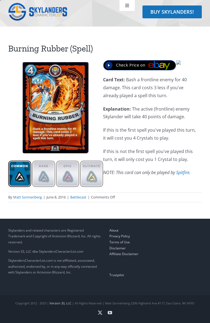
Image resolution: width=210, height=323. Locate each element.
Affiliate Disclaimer (123, 254)
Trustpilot (116, 275)
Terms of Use (119, 242)
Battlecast (78, 197)
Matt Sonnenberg (27, 197)
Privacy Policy (119, 236)
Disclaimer (117, 248)
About (113, 230)
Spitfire (182, 172)
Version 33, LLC (60, 303)
